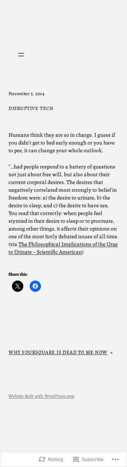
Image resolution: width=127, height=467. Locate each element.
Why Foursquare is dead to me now (58, 351)
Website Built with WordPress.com (41, 395)
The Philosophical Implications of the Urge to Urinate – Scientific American (63, 248)
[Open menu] (21, 54)
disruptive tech (30, 107)
